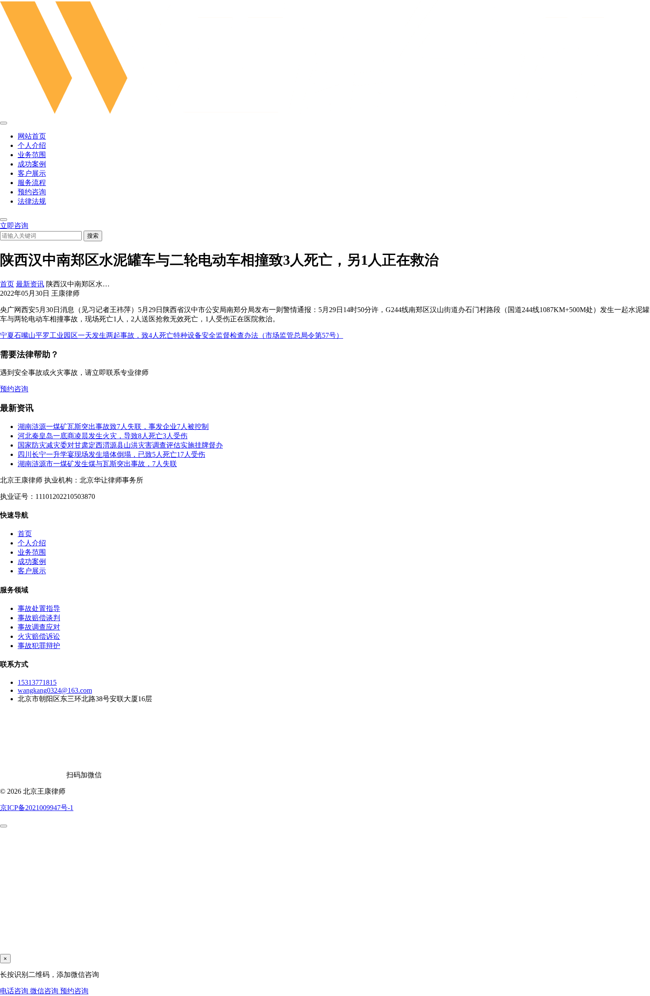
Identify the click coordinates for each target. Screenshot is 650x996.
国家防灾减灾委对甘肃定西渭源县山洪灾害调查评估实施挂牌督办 (120, 445)
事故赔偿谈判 (39, 618)
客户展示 (32, 173)
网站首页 (32, 136)
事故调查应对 (39, 627)
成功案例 (32, 164)
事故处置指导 (39, 608)
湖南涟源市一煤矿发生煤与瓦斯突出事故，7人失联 (97, 463)
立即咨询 (14, 225)
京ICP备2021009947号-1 (36, 807)
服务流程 (32, 182)
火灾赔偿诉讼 (39, 636)
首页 (7, 284)
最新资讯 (30, 284)
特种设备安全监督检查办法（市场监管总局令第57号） (258, 335)
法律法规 (32, 201)
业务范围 (32, 154)
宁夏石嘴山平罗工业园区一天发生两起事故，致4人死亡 (86, 335)
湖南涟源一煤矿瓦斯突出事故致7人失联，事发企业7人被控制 (113, 426)
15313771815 (37, 682)
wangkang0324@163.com (55, 690)
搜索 (93, 235)
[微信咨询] (3, 826)
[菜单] (3, 123)
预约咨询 (32, 192)
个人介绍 (32, 145)
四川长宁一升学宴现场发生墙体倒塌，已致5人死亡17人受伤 (111, 454)
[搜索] (3, 219)
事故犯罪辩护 (39, 645)
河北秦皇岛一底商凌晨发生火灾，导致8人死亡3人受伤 (102, 436)
